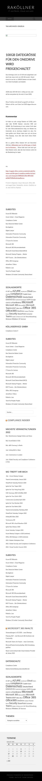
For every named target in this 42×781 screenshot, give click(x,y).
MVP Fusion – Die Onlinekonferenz (16, 257)
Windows (9, 319)
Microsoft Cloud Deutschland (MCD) (16, 251)
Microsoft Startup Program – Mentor (16, 254)
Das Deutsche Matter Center (14, 224)
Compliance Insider (19, 420)
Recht (7, 314)
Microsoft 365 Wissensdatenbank (15, 247)
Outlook (26, 311)
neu (17, 308)
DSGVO (9, 300)
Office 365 (32, 183)
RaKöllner (21, 8)
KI (11, 302)
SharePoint (22, 314)
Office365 (11, 310)
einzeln (26, 185)
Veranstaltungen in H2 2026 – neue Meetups (19, 632)
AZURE (16, 291)
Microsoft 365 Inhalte (20, 628)
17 (8, 754)
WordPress (28, 775)
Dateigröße (20, 185)
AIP (8, 291)
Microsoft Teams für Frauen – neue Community (20, 641)
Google (33, 299)
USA (24, 316)
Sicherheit (29, 314)
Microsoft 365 (10, 244)
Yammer (23, 319)
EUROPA (17, 299)
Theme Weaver (27, 777)
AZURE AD (24, 291)
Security (13, 313)
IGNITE (8, 302)
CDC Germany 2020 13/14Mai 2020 (16, 493)
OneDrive (31, 185)
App (11, 291)
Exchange (23, 299)
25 (13, 756)
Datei (14, 185)
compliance (16, 293)
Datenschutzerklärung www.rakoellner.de (17, 669)
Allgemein (14, 183)
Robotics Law (10, 267)
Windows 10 (16, 319)
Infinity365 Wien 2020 (12, 516)
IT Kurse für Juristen (12, 240)
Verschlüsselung (31, 316)
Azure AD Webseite (11, 213)
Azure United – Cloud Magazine (15, 217)
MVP (14, 308)
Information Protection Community (16, 234)
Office (21, 308)
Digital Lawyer (10, 230)
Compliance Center (11, 220)
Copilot (25, 294)
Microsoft (25, 183)
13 (21, 751)
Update (14, 316)
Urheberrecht (19, 316)
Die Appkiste (9, 227)
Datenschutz (14, 296)
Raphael (18, 187)
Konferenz (16, 302)
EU (14, 299)
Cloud (20, 183)
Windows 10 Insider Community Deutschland (19, 274)
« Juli (8, 761)
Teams (9, 316)
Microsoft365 (22, 305)
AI (6, 291)
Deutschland (28, 297)
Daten (29, 294)
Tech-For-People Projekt (13, 271)
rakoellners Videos (11, 264)
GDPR (29, 299)
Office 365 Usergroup (12, 261)
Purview (31, 311)
